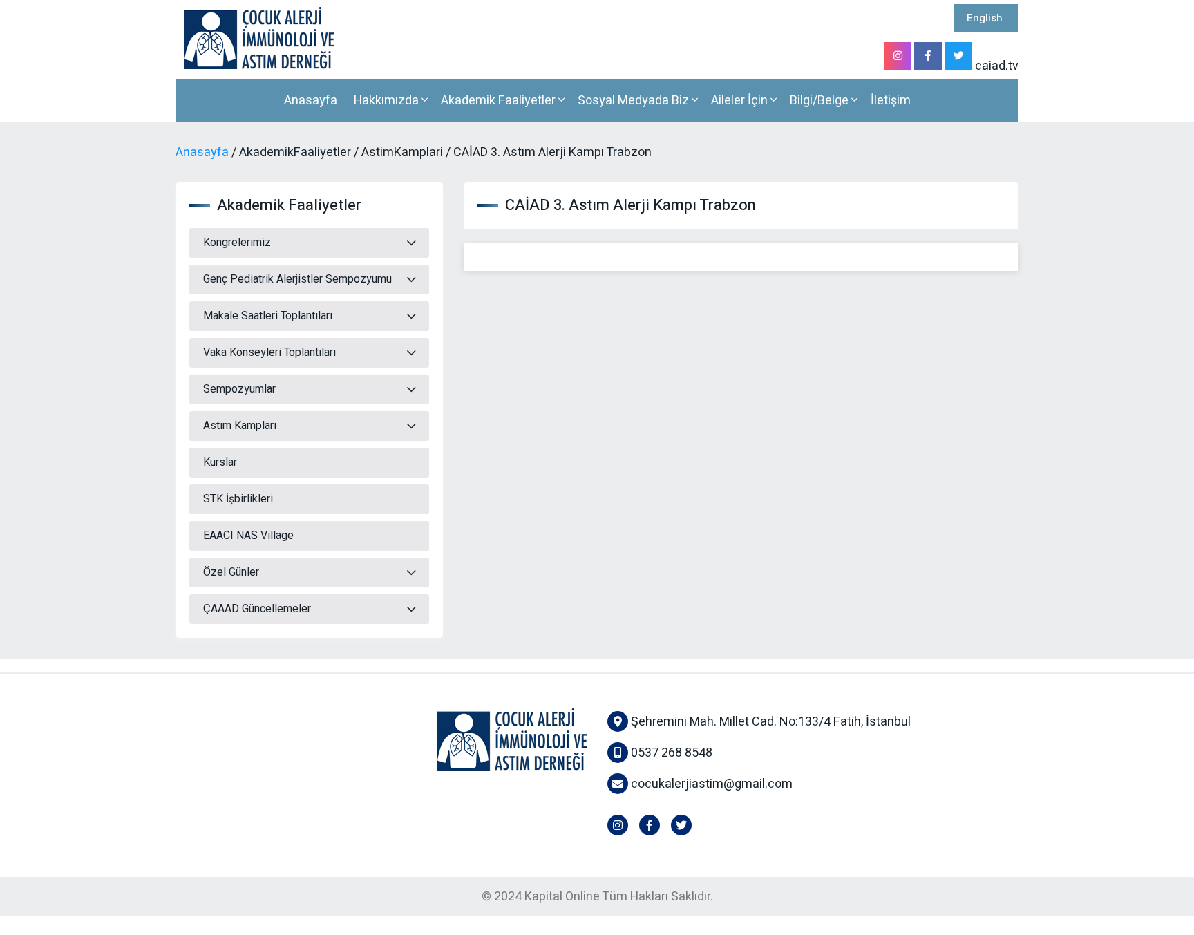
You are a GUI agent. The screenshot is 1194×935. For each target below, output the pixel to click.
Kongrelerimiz (237, 242)
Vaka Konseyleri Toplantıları (269, 352)
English (985, 18)
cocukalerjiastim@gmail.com (712, 784)
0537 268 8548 (670, 753)
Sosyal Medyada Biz (635, 100)
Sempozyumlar (239, 389)
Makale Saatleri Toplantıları (267, 316)
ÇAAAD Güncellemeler (257, 609)
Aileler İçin (740, 100)
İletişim (891, 100)
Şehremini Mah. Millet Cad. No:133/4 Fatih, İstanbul (769, 721)
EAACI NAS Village (248, 535)
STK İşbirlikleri (238, 499)
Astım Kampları (239, 425)
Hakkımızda (387, 100)
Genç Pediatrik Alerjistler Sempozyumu (297, 279)
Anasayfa (310, 100)
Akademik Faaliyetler (499, 100)
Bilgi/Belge (820, 100)
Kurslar (220, 462)
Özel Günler (231, 572)
